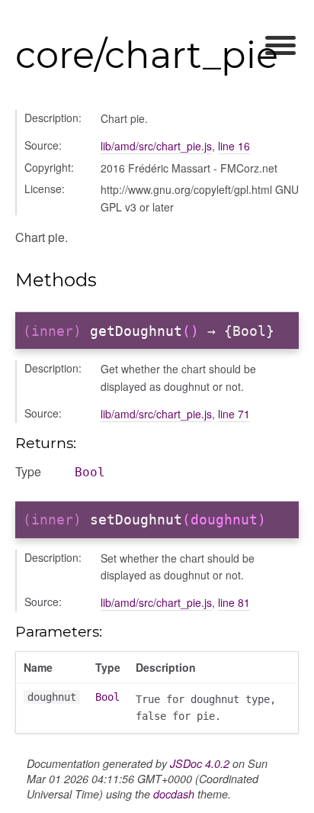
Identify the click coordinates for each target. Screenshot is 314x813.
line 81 (234, 602)
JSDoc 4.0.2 (199, 763)
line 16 (234, 145)
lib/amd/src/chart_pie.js (156, 145)
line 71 (234, 413)
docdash (173, 794)
